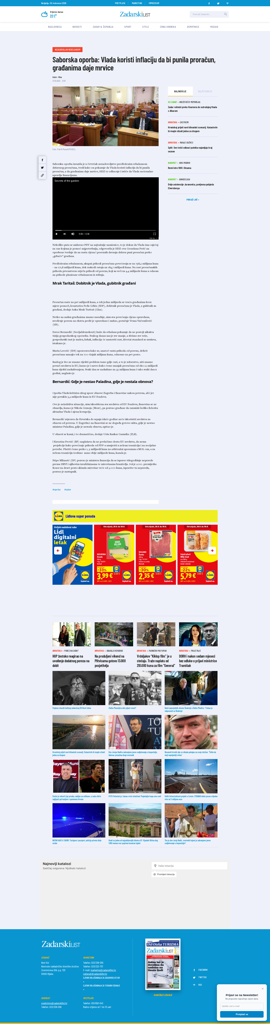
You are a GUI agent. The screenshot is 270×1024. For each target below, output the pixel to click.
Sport (127, 26)
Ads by (152, 238)
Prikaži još (192, 199)
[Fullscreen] (154, 234)
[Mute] (73, 234)
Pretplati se (242, 1014)
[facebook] (209, 2)
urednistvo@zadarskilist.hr (54, 1003)
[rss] (227, 2)
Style (145, 26)
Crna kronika (168, 26)
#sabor (67, 489)
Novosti (77, 26)
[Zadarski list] (135, 14)
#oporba (56, 489)
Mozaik (214, 26)
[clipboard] (42, 175)
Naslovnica (55, 26)
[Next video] (65, 234)
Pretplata (120, 3)
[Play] (56, 234)
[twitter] (218, 2)
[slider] (105, 230)
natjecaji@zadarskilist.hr (95, 974)
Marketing (137, 3)
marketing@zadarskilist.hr (103, 970)
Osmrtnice (193, 26)
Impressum (154, 3)
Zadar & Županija (103, 26)
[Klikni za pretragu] (225, 14)
